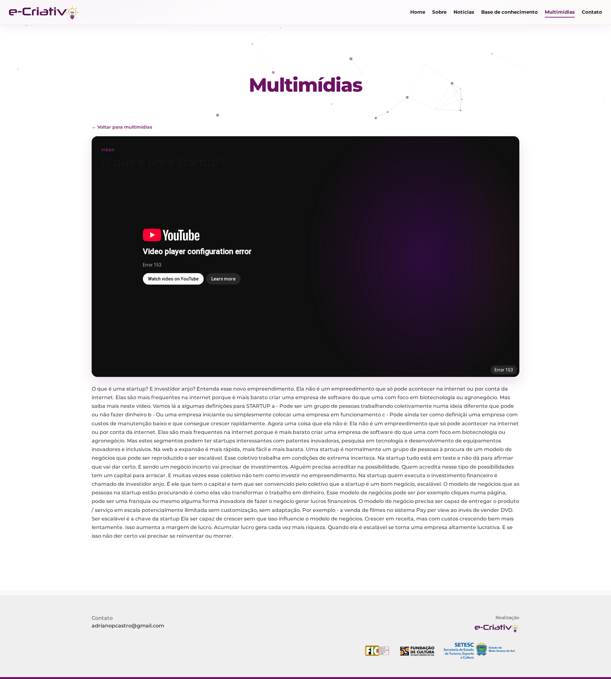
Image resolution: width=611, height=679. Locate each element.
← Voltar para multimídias (122, 127)
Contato (592, 12)
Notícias (463, 12)
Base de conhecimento (509, 12)
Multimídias (560, 12)
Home (417, 12)
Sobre (439, 12)
